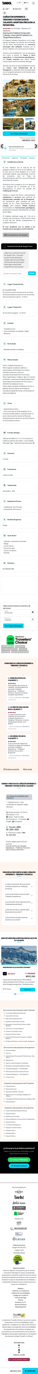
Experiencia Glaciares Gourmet (15, 1021)
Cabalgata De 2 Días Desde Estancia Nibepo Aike (20, 1099)
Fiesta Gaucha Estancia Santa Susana (17, 1071)
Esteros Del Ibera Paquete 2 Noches (16, 1110)
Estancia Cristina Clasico (13, 1034)
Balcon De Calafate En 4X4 (14, 1018)
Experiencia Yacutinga (12, 1116)
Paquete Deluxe (10, 1101)
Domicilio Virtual (19, 1253)
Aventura (23, 649)
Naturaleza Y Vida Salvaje (20, 651)
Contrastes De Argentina (13, 1125)
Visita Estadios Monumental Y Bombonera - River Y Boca (20, 1056)
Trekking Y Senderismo (10, 649)
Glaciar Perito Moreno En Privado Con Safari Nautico (19, 1037)
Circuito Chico (10, 1077)
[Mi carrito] (4, 13)
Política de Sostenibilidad (20, 1293)
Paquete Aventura (11, 1089)
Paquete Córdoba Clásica (13, 1127)
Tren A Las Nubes (11, 1050)
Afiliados (21, 1288)
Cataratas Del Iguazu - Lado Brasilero (17, 1068)
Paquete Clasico (11, 1086)
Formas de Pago (20, 1298)
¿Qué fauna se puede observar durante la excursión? (16, 918)
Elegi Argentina (20, 1307)
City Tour (8, 1053)
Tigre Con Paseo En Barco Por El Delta (17, 1063)
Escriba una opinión (12, 769)
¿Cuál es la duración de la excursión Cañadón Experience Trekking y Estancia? (17, 886)
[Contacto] (26, 9)
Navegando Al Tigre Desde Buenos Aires (18, 1066)
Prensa (20, 1300)
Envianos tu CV (20, 1302)
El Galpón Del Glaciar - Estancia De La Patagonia (20, 1041)
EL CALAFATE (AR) (9, 290)
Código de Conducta (20, 1295)
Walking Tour (9, 1060)
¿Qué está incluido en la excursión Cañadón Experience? (17, 895)
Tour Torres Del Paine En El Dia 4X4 (16, 1013)
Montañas (6, 651)
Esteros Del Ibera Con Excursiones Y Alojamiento (20, 1119)
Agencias (17, 9)
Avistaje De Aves (8, 646)
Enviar (32, 273)
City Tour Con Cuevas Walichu (15, 1028)
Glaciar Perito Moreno (12, 1016)
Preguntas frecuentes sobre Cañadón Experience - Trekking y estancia (19, 873)
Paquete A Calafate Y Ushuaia (14, 1092)
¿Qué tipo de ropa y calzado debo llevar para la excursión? (17, 911)
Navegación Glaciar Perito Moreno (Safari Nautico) (18, 1025)
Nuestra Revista (20, 1305)
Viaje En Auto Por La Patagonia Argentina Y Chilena (18, 1095)
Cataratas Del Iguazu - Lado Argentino (17, 1074)
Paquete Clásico (11, 1113)
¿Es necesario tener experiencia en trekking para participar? (17, 903)
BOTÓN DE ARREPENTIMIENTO (19, 1359)
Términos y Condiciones (20, 1291)
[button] (2, 146)
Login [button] (6, 9)
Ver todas (28, 769)
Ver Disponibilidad (19, 133)
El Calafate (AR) (8, 569)
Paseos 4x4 (20, 646)
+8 (30, 81)
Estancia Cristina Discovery (14, 1031)
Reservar (31, 1371)
